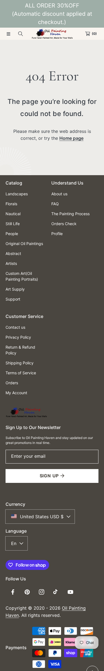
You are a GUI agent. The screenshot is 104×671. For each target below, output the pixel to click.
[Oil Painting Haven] (52, 33)
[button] (8, 34)
